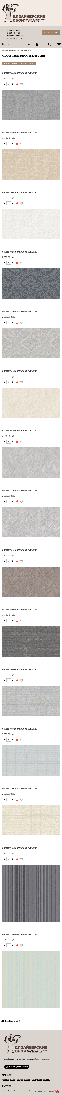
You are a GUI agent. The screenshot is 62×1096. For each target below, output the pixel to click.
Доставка (5, 1080)
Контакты (46, 1080)
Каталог (5, 44)
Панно (9, 1091)
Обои (4, 1091)
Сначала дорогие (27, 63)
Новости (27, 1080)
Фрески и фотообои (21, 1091)
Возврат (20, 1080)
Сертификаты (37, 1080)
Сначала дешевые (10, 63)
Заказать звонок (51, 32)
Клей (31, 1091)
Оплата (12, 1080)
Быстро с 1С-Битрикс (44, 1091)
